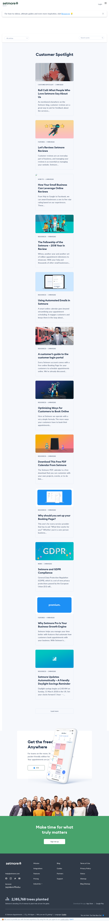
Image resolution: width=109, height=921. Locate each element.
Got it (71, 919)
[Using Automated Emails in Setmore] (54, 283)
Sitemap (83, 878)
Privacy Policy (85, 868)
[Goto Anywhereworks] (13, 887)
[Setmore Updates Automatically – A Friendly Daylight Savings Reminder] (54, 660)
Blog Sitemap (85, 884)
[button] (102, 37)
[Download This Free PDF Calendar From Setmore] (54, 445)
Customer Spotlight (54, 54)
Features (36, 873)
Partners (60, 873)
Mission (36, 863)
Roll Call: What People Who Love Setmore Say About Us (54, 94)
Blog (58, 863)
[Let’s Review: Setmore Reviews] (54, 130)
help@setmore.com (12, 873)
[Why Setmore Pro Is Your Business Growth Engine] (54, 606)
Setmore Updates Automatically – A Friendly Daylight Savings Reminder (54, 680)
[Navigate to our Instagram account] (11, 879)
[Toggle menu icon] (106, 3)
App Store (89, 903)
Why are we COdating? (45, 915)
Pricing (36, 878)
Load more (54, 711)
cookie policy (64, 919)
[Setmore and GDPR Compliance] (54, 552)
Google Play (100, 903)
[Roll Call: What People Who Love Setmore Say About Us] (54, 73)
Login (100, 4)
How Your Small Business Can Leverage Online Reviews (52, 188)
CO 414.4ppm (29, 915)
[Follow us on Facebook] (6, 878)
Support (60, 878)
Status (82, 873)
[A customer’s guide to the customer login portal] (54, 337)
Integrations (37, 868)
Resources (65, 13)
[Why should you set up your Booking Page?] (54, 498)
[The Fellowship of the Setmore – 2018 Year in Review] (54, 225)
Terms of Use (85, 863)
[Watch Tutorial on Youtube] (19, 878)
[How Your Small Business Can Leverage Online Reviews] (54, 176)
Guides (59, 868)
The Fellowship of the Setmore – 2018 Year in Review (51, 245)
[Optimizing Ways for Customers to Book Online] (54, 391)
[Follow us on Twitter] (15, 878)
